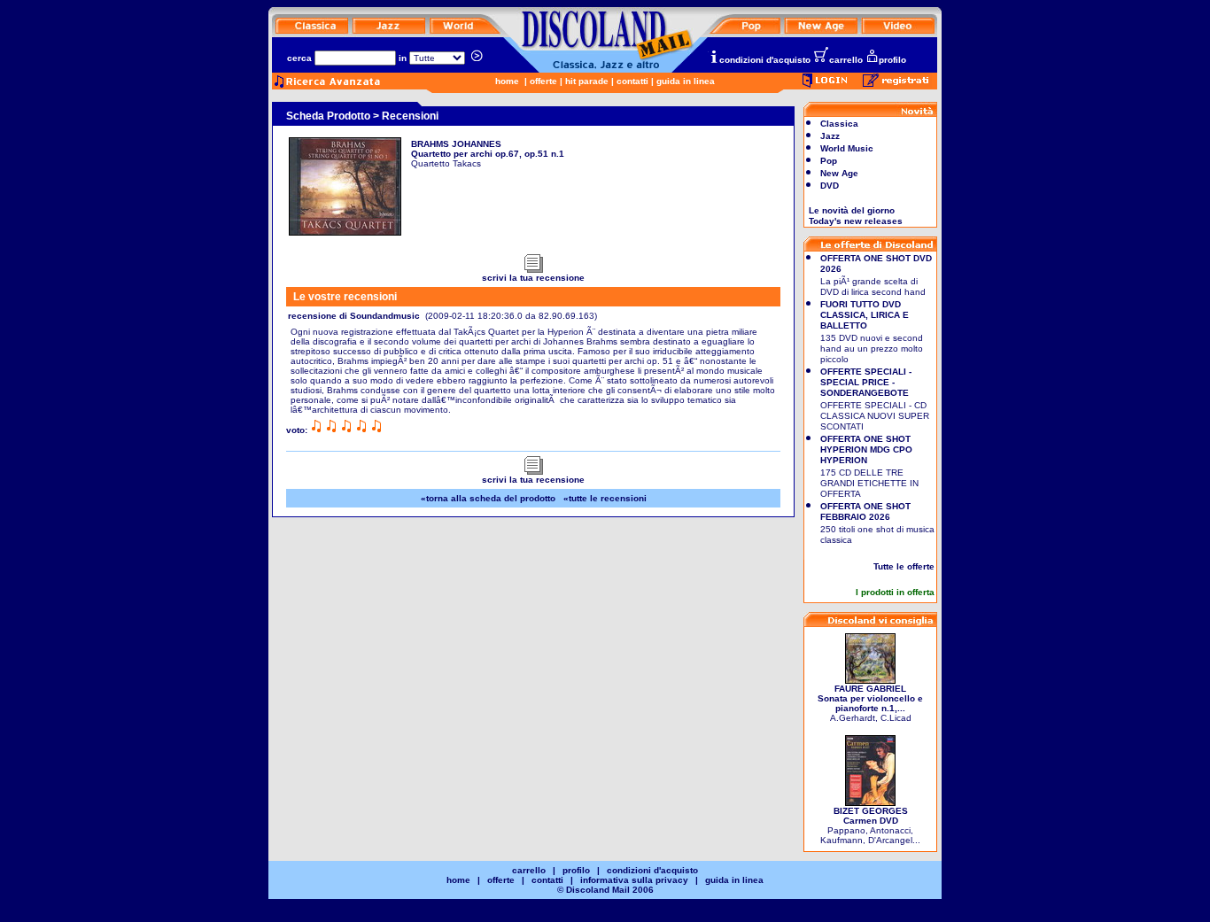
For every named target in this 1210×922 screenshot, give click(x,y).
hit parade (587, 81)
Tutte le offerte (904, 566)
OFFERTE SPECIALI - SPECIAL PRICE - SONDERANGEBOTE (865, 382)
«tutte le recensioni (605, 498)
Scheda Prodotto (328, 116)
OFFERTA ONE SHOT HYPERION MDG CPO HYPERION (866, 449)
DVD (829, 185)
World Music (846, 148)
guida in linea (685, 81)
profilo (892, 60)
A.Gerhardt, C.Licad (870, 703)
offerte (543, 81)
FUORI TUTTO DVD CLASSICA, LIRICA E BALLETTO (864, 314)
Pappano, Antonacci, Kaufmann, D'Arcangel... (870, 825)
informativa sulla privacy (634, 880)
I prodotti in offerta (895, 592)
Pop (828, 161)
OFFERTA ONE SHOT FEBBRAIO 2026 (865, 511)
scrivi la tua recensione (533, 278)
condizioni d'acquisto (765, 60)
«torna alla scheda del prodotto (488, 498)
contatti (632, 81)
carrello (846, 60)
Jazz (830, 136)
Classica (839, 123)
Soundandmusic (385, 316)
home (507, 81)
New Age (839, 173)
